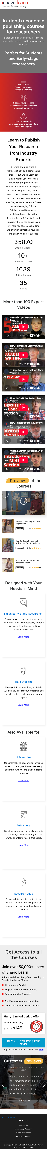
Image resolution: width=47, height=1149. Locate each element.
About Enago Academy (23, 1129)
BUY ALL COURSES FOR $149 (23, 1043)
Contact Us (23, 1125)
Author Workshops (23, 1132)
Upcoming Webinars (23, 1136)
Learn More (23, 636)
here (41, 1049)
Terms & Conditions (26, 1147)
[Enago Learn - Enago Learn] (15, 4)
